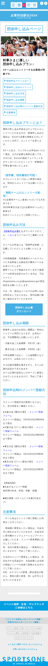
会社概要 (36, 633)
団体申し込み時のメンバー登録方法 (24, 106)
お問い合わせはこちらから (24, 649)
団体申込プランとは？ (17, 81)
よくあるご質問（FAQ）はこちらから (24, 644)
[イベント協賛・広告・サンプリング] (24, 610)
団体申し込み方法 (15, 93)
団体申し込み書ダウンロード (24, 309)
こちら (10, 235)
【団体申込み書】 (12, 231)
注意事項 (10, 112)
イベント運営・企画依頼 (18, 633)
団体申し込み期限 (15, 100)
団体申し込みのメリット (18, 87)
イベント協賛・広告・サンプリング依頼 (24, 628)
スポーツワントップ (24, 638)
